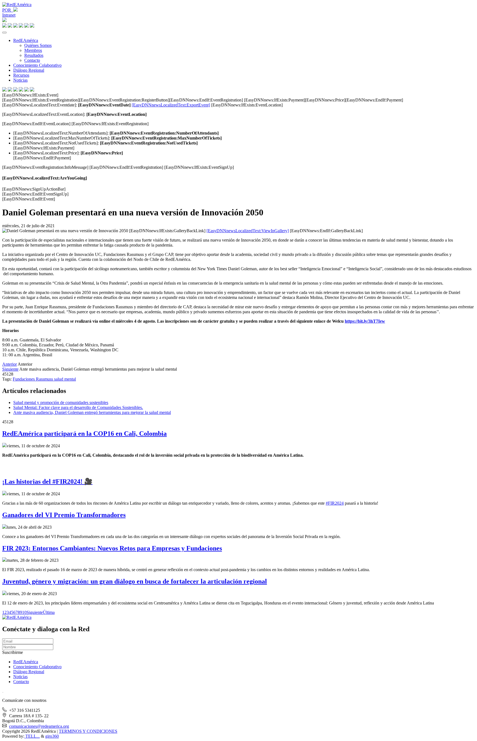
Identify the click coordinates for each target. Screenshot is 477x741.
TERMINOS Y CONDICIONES (88, 731)
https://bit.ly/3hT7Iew (365, 321)
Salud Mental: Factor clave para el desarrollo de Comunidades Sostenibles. (78, 407)
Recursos (21, 75)
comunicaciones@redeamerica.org (39, 726)
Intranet (8, 15)
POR (7, 10)
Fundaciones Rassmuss (33, 379)
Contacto (32, 60)
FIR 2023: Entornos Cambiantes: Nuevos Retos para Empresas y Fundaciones (112, 548)
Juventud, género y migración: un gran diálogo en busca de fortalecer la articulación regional (134, 581)
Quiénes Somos (38, 45)
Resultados (33, 55)
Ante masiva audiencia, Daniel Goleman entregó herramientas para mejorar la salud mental (92, 412)
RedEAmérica (25, 40)
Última (49, 612)
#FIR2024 (335, 503)
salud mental (65, 379)
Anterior (9, 364)
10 (24, 612)
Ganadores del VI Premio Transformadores (64, 514)
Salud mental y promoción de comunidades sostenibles (60, 402)
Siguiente (10, 369)
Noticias (20, 80)
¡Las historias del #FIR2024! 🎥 (47, 481)
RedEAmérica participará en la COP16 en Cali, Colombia (84, 433)
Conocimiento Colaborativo (37, 65)
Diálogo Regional (28, 70)
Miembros (33, 50)
